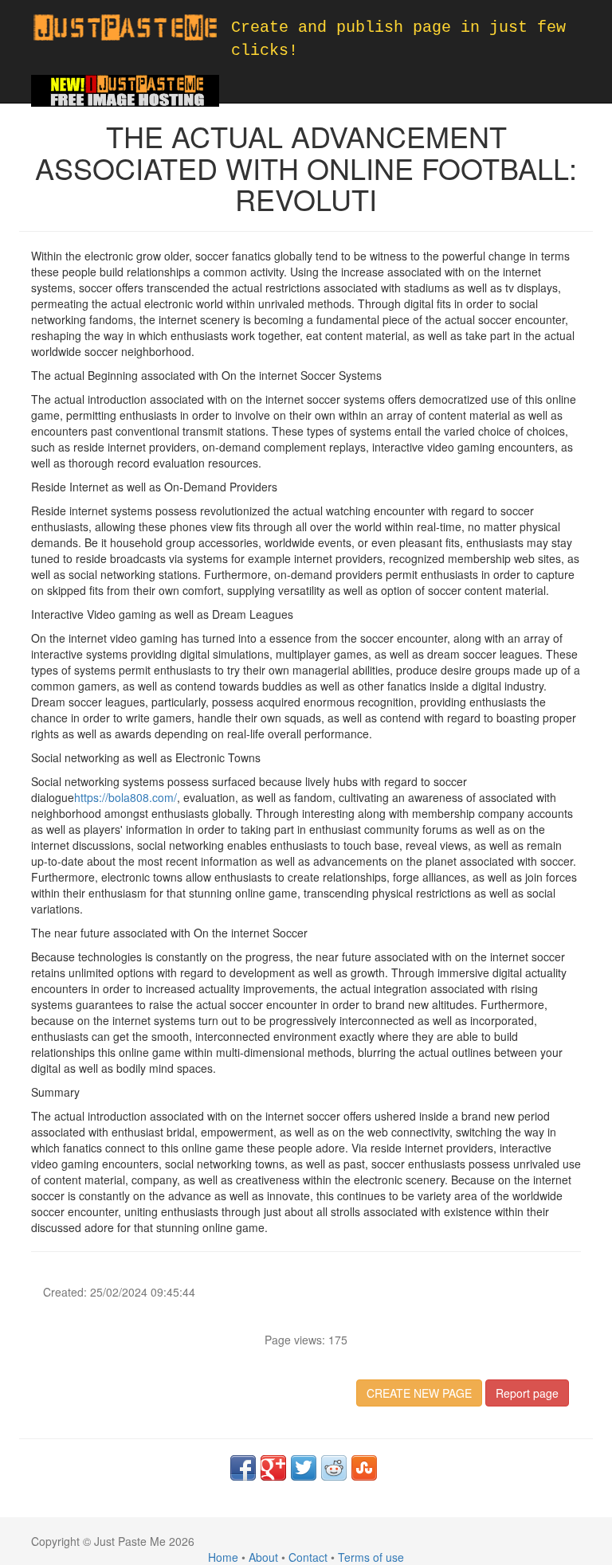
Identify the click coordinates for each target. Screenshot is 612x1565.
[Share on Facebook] (243, 1468)
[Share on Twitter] (303, 1468)
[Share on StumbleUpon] (364, 1468)
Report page (527, 1393)
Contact (308, 1557)
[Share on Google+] (273, 1468)
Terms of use (371, 1557)
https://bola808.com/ (125, 797)
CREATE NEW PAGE (419, 1393)
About (263, 1557)
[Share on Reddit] (334, 1468)
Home (223, 1557)
